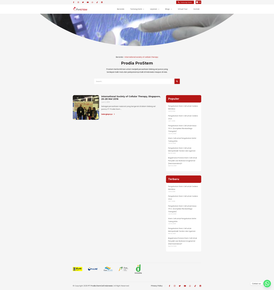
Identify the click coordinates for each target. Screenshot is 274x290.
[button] (143, 9)
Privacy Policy (156, 286)
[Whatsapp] (267, 283)
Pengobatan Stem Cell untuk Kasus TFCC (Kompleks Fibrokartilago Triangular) (182, 128)
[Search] (177, 81)
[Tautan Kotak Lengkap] (117, 107)
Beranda (119, 57)
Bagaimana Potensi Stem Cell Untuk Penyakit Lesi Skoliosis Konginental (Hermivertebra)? (182, 161)
